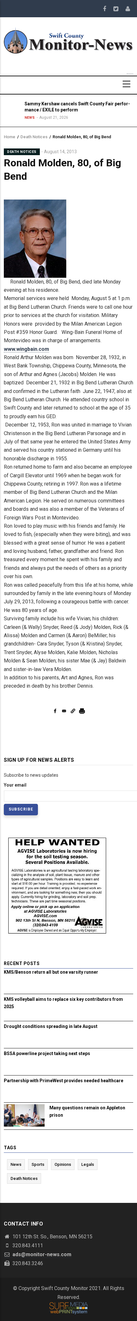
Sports (38, 1164)
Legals (87, 1164)
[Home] (68, 40)
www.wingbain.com (26, 349)
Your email (15, 785)
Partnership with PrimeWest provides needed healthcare (63, 1080)
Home (9, 136)
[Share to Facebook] (55, 711)
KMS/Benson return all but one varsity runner (51, 972)
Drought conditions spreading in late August (50, 1026)
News (30, 118)
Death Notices (33, 136)
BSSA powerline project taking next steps (47, 1053)
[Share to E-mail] (64, 711)
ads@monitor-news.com (41, 1254)
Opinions (62, 1164)
